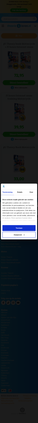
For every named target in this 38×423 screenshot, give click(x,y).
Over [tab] (31, 192)
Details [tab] (19, 192)
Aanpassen (18, 235)
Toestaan (19, 228)
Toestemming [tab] (7, 192)
